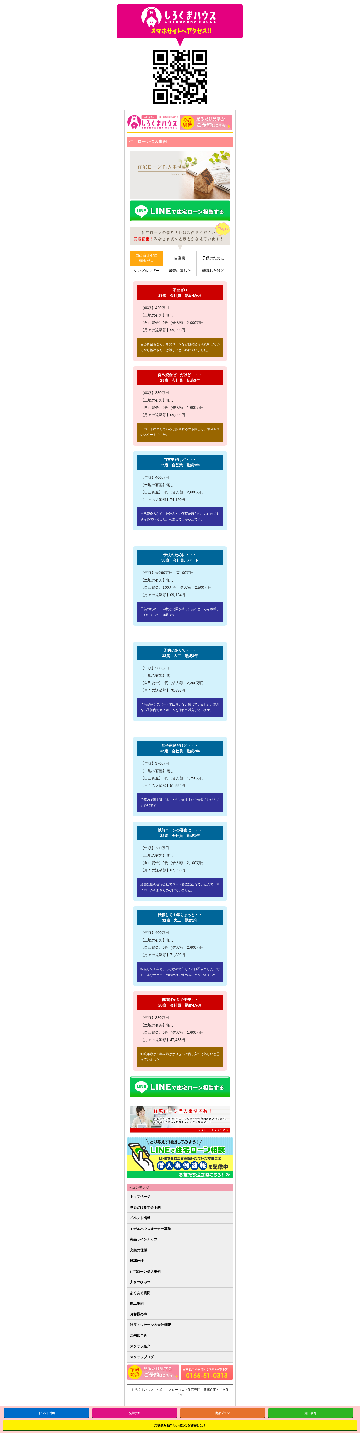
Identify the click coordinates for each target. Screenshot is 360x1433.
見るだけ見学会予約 (145, 1207)
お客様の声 (138, 1314)
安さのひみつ (140, 1282)
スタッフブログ (142, 1357)
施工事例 (137, 1303)
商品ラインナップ (143, 1239)
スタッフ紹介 (140, 1346)
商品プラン (222, 1413)
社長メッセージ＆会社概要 (150, 1325)
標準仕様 (137, 1261)
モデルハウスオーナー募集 (150, 1229)
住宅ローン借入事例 (145, 1271)
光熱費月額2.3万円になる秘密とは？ (180, 1425)
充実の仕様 (138, 1250)
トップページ (140, 1197)
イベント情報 (140, 1218)
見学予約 (134, 1413)
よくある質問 (140, 1293)
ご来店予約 (138, 1336)
